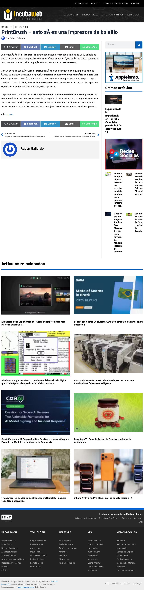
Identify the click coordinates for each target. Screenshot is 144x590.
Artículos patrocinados (85, 518)
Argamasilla (122, 548)
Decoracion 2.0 (8, 540)
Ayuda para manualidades (13, 559)
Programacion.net (38, 540)
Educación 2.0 (94, 540)
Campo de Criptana (126, 552)
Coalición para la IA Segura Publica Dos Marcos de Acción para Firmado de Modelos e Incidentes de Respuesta (35, 441)
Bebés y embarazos (68, 548)
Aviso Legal (136, 584)
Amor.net (63, 552)
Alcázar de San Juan (126, 544)
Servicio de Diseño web (109, 518)
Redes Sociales (37, 559)
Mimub (4, 566)
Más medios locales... (126, 570)
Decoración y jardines (11, 563)
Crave (9, 114)
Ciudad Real (122, 555)
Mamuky (63, 555)
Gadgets (6, 27)
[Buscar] (138, 44)
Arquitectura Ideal (9, 552)
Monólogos (93, 555)
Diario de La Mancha (126, 563)
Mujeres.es (64, 559)
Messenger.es (36, 544)
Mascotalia (93, 559)
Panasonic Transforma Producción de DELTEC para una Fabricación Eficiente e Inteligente (104, 382)
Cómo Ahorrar (94, 563)
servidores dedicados (26, 587)
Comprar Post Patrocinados (116, 3)
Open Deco (6, 544)
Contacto (135, 3)
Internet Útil (35, 566)
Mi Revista (92, 570)
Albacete (121, 540)
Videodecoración (9, 555)
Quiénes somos (81, 3)
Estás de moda (66, 544)
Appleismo (35, 548)
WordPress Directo (38, 555)
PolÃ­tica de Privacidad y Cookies (117, 584)
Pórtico (4, 570)
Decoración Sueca (9, 548)
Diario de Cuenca (124, 559)
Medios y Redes (134, 514)
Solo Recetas (65, 540)
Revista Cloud (36, 563)
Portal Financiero (95, 566)
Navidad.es (93, 548)
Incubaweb (35, 552)
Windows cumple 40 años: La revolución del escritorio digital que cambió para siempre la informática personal (120, 189)
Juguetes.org (94, 552)
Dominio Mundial (95, 544)
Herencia (121, 566)
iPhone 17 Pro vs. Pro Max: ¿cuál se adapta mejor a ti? (103, 498)
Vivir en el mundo (67, 563)
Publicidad (95, 3)
